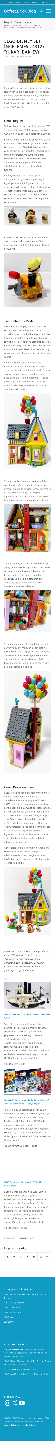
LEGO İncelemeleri (23, 56)
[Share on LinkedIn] (34, 1257)
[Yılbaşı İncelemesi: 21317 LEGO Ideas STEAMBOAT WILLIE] (27, 1008)
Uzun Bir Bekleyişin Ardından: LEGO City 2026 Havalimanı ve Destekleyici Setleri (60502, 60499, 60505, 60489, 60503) (26, 1352)
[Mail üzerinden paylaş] (47, 1257)
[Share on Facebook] (7, 1257)
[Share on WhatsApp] (21, 1257)
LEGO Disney (9, 56)
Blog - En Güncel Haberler (18, 22)
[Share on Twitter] (14, 1257)
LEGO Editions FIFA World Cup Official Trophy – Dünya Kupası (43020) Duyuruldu (27, 1363)
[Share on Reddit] (41, 1257)
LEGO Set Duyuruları (30, 2)
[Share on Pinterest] (27, 1257)
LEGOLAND (9, 1322)
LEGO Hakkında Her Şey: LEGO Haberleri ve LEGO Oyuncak (25, 1296)
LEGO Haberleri (14, 2)
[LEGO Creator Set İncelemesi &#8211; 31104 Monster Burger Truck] (27, 1176)
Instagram (44, 2)
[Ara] (40, 11)
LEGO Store (9, 1317)
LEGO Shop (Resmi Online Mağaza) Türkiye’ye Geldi (26, 1374)
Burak (32, 1238)
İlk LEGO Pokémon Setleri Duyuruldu (20, 1369)
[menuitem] (14, 2)
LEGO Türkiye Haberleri (14, 1302)
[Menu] (47, 11)
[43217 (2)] (27, 74)
